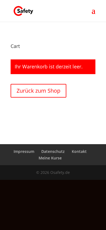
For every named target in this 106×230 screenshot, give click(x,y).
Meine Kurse (50, 158)
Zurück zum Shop (38, 90)
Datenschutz (53, 151)
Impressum (24, 151)
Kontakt (79, 151)
